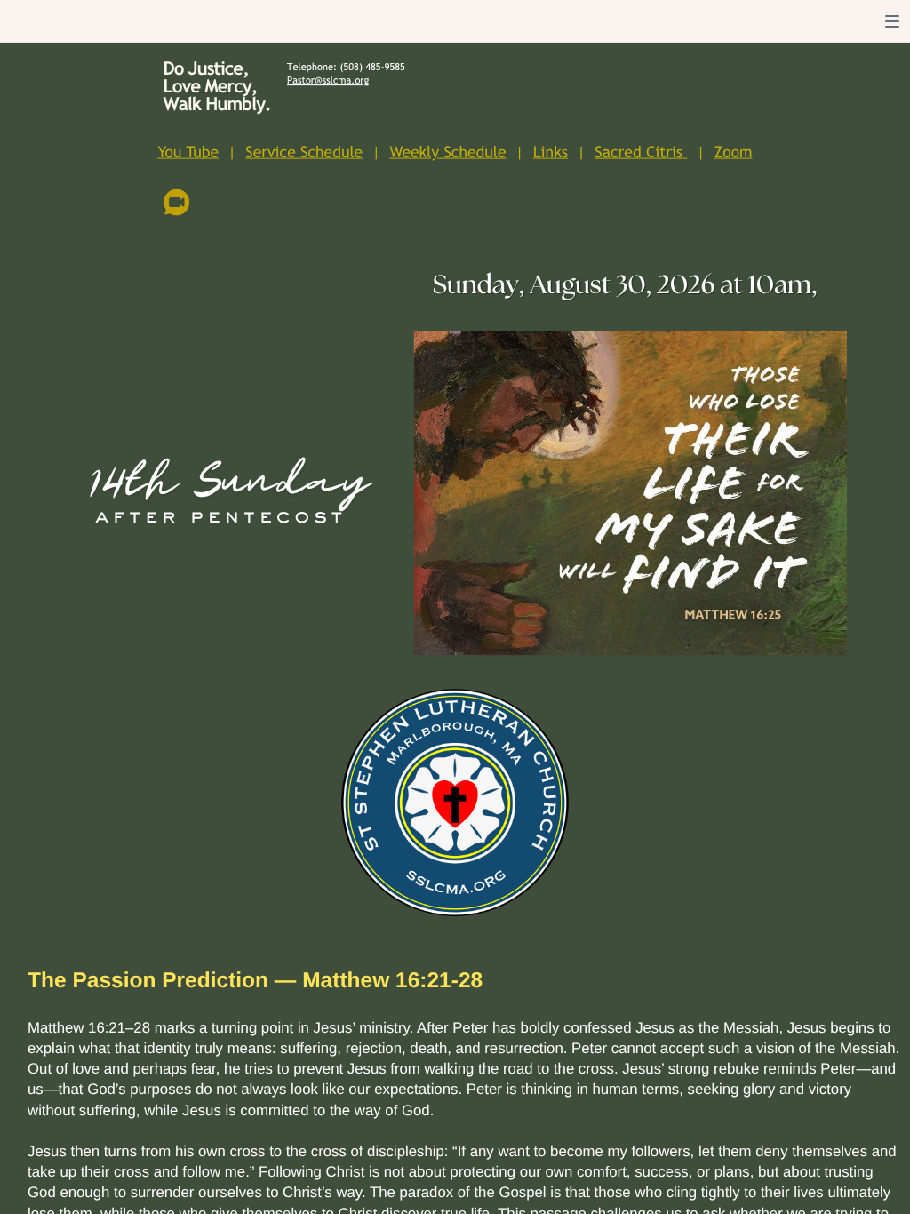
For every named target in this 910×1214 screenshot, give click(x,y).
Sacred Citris (638, 152)
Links (550, 152)
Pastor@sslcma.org (328, 81)
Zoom (733, 152)
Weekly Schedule (447, 152)
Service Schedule (304, 152)
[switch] (892, 21)
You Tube (188, 152)
